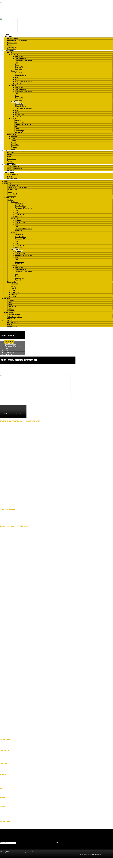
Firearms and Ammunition (23, 61)
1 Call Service (97, 854)
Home (7, 35)
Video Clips (10, 163)
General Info (19, 56)
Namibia (13, 85)
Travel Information (13, 166)
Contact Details (12, 174)
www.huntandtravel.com (23, 781)
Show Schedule (12, 47)
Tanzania (14, 118)
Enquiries (10, 176)
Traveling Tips (19, 67)
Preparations (10, 164)
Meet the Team (12, 43)
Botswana (14, 54)
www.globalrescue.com (25, 778)
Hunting (10, 52)
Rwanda (13, 143)
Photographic (11, 134)
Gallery (8, 150)
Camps (9, 154)
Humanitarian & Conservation (17, 41)
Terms (17, 65)
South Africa (15, 102)
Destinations (10, 50)
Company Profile (12, 38)
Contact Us (9, 172)
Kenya (13, 138)
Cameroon (14, 71)
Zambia (13, 149)
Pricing (9, 45)
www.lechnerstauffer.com (26, 785)
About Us (8, 36)
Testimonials (11, 49)
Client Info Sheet (20, 58)
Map (16, 63)
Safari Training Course (14, 168)
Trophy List (18, 69)
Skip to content (4, 1)
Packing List (11, 170)
